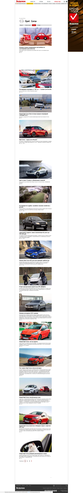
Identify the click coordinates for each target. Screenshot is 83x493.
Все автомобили (22, 18)
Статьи (41, 1)
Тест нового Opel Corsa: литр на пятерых (30, 368)
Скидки (54, 3)
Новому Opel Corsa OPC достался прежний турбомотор (34, 260)
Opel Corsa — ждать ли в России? (28, 139)
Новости (32, 1)
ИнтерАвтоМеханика (22, 3)
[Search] (66, 485)
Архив (66, 491)
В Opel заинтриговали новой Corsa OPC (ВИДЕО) (32, 287)
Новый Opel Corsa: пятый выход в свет (30, 397)
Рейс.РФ (63, 491)
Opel (27, 21)
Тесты (48, 1)
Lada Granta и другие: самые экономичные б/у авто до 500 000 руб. (34, 233)
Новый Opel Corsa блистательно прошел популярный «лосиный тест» (33, 114)
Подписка (65, 488)
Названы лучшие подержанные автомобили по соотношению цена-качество (32, 48)
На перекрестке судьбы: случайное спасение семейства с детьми (34, 206)
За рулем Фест (18, 485)
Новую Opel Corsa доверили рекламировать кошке (33, 453)
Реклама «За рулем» (63, 490)
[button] (50, 492)
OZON (51, 488)
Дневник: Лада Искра (65, 3)
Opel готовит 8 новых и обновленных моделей (32, 180)
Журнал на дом (30, 3)
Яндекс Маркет (60, 488)
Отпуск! (50, 3)
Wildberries (54, 488)
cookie (29, 492)
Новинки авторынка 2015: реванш (28, 313)
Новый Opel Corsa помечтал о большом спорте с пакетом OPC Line (35, 426)
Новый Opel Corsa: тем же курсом (28, 341)
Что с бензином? (45, 3)
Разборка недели (37, 3)
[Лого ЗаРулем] (20, 1)
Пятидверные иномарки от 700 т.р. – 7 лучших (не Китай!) (35, 89)
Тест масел (58, 3)
